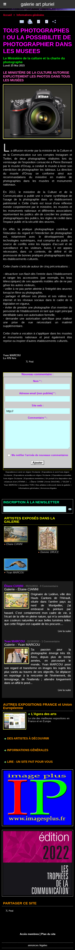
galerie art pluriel (37, 4)
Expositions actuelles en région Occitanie (32, 475)
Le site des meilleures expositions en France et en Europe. (48, 720)
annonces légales (37, 945)
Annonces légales (49, 488)
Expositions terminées (34, 478)
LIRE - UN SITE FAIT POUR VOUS (29, 761)
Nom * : (37, 381)
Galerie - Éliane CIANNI (21, 589)
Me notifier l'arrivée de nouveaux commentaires (40, 455)
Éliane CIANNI (37, 482)
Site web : (37, 405)
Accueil (7, 15)
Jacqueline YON (26, 485)
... (28, 482)
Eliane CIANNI (14, 544)
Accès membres (29, 934)
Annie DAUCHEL (52, 482)
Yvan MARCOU (10, 485)
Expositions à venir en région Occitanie (23, 472)
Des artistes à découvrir (27, 738)
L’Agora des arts (43, 714)
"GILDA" (66, 482)
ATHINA (21, 482)
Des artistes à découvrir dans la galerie (53, 485)
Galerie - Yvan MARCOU (22, 645)
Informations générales (30, 15)
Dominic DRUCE (49, 552)
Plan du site (48, 934)
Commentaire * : (37, 417)
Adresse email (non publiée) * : (37, 393)
